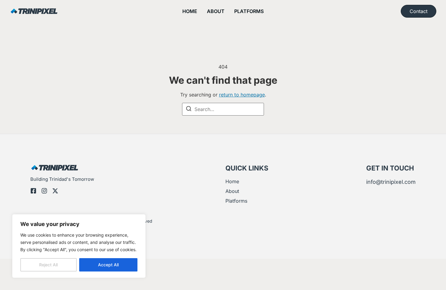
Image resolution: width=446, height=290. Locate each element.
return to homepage (242, 95)
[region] (79, 246)
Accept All (108, 264)
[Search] (189, 109)
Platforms (249, 11)
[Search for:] (223, 109)
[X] (55, 191)
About (216, 11)
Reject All (48, 264)
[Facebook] (33, 191)
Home (189, 11)
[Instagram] (44, 191)
